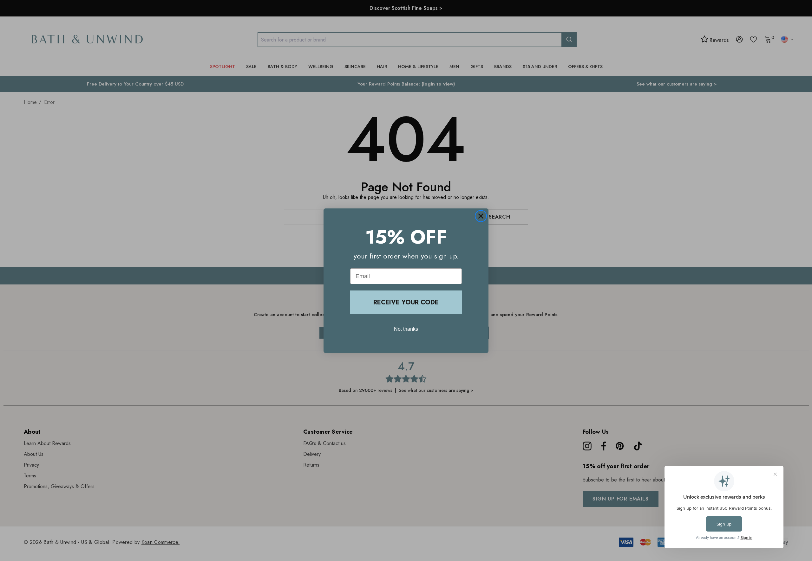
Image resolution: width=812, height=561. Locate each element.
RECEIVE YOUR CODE (406, 302)
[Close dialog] (481, 216)
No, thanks (406, 329)
